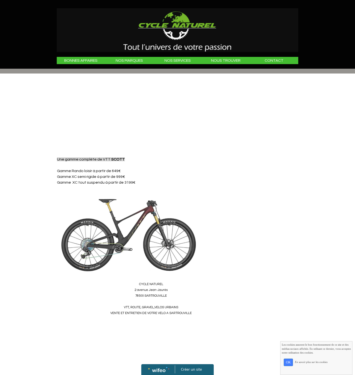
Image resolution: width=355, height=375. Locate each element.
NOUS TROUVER (226, 60)
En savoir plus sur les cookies (311, 362)
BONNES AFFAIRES (81, 60)
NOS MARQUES (129, 60)
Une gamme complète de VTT (91, 159)
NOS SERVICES (177, 60)
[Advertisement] (151, 114)
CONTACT (274, 60)
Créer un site (191, 369)
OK (288, 362)
